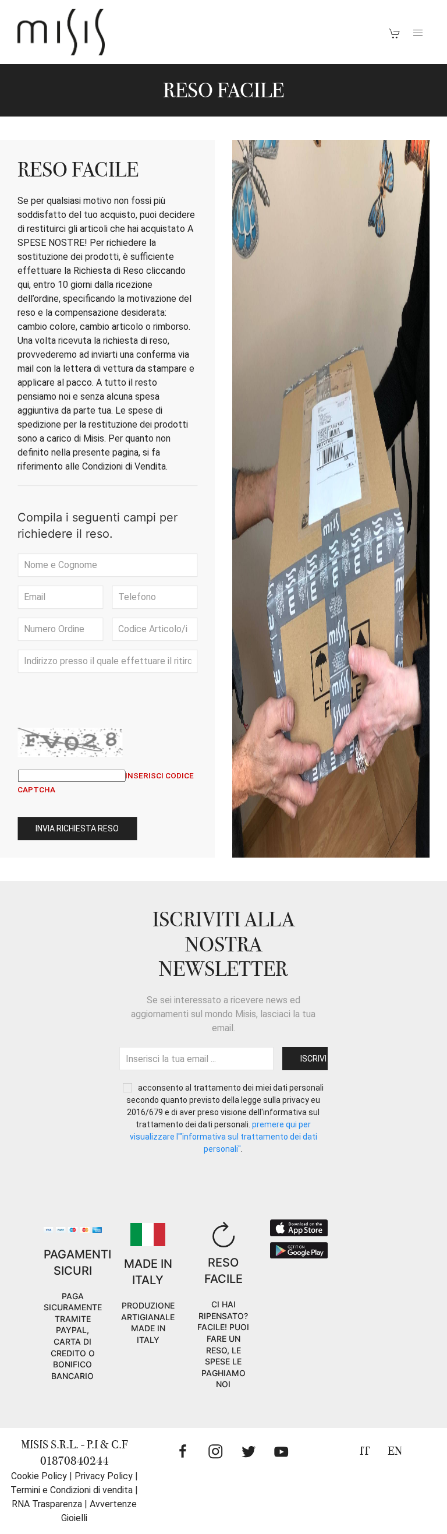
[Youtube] (281, 1451)
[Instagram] (215, 1451)
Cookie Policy (39, 1476)
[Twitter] (248, 1451)
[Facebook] (182, 1451)
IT (365, 1451)
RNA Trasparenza (47, 1504)
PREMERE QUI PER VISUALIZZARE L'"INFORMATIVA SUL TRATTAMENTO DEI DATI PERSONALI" (223, 1137)
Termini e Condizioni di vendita (71, 1490)
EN (395, 1451)
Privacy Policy (103, 1476)
